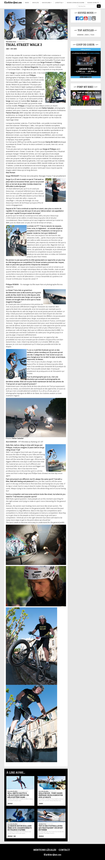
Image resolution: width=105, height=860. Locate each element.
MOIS (87, 35)
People (10, 803)
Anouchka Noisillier (12, 791)
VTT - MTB (14, 49)
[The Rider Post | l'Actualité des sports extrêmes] (13, 2)
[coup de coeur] (86, 63)
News (27, 2)
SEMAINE (80, 35)
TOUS (92, 35)
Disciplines (46, 2)
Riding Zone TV (93, 2)
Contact (64, 849)
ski (14, 836)
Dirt (7, 49)
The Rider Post (11, 42)
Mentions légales (44, 849)
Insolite (35, 2)
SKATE (41, 803)
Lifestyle (59, 2)
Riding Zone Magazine (75, 2)
